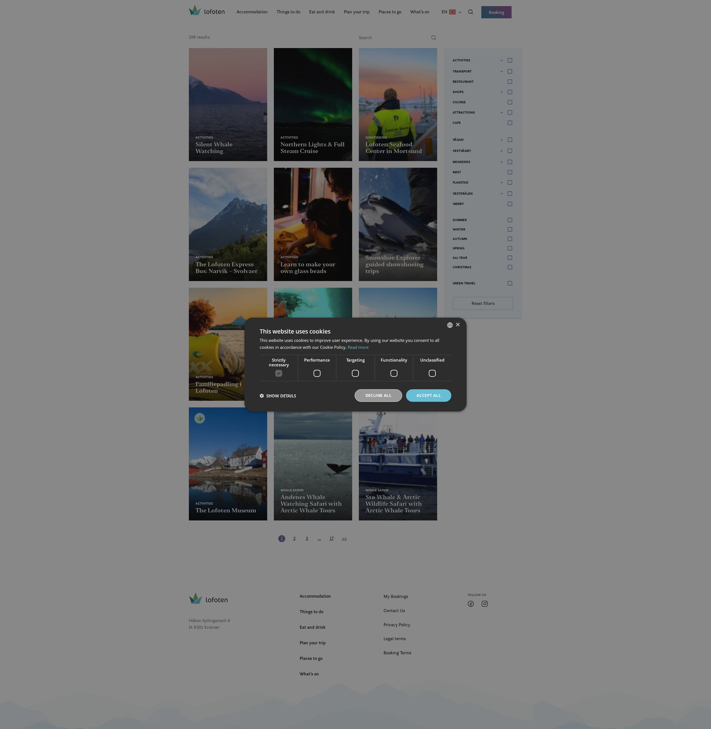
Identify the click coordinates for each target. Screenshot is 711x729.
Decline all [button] (378, 395)
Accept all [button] (429, 395)
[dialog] (355, 364)
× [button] (457, 325)
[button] (278, 395)
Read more (358, 347)
